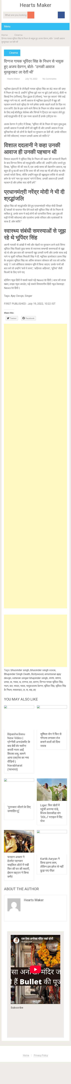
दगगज (25, 681)
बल (11, 685)
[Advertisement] (35, 466)
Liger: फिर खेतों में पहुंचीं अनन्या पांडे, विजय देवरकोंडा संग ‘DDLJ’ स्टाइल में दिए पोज (51, 813)
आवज (58, 678)
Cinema (18, 35)
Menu (7, 26)
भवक (22, 685)
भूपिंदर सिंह (49, 685)
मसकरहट (17, 689)
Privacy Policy (41, 1055)
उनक (6, 681)
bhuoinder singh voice (42, 670)
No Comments (49, 79)
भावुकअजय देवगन (34, 685)
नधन (6, 685)
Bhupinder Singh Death (17, 674)
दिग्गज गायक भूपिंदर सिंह (51, 681)
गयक (15, 681)
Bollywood (37, 674)
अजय (51, 678)
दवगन (35, 681)
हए (34, 689)
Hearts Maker (35, 5)
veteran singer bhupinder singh (30, 678)
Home (4, 35)
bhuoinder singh (20, 670)
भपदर (16, 685)
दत (30, 681)
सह (30, 689)
